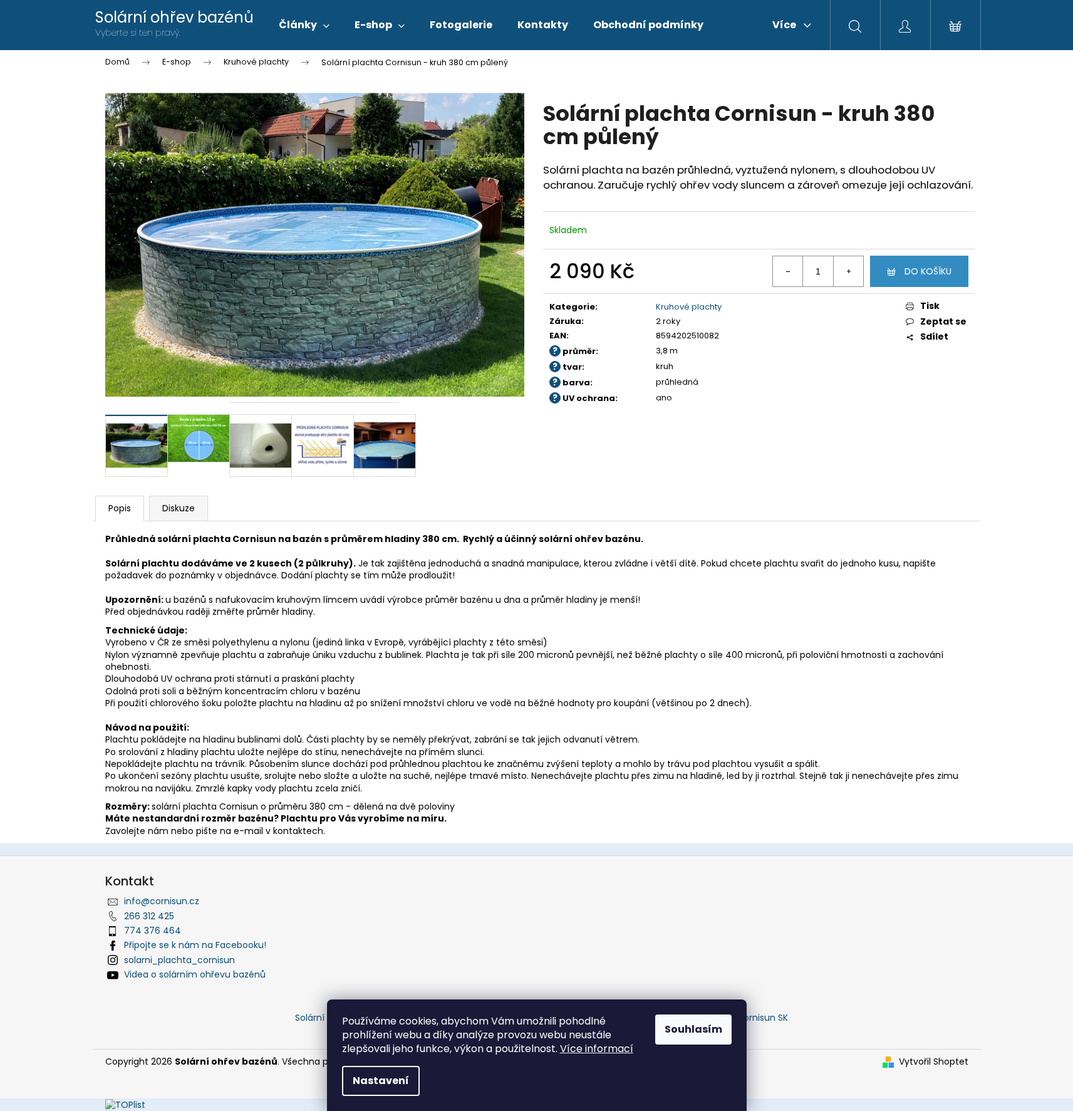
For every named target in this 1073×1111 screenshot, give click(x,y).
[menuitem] (304, 25)
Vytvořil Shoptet (933, 1062)
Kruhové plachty (689, 307)
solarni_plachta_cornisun (179, 960)
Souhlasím (693, 1029)
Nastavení (381, 1080)
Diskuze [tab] (178, 508)
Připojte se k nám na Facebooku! (195, 945)
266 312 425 (149, 916)
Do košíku (928, 271)
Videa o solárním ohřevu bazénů (195, 974)
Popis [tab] (119, 508)
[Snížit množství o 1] (788, 271)
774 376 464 (152, 930)
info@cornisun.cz (161, 901)
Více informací (596, 1048)
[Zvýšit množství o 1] (848, 271)
